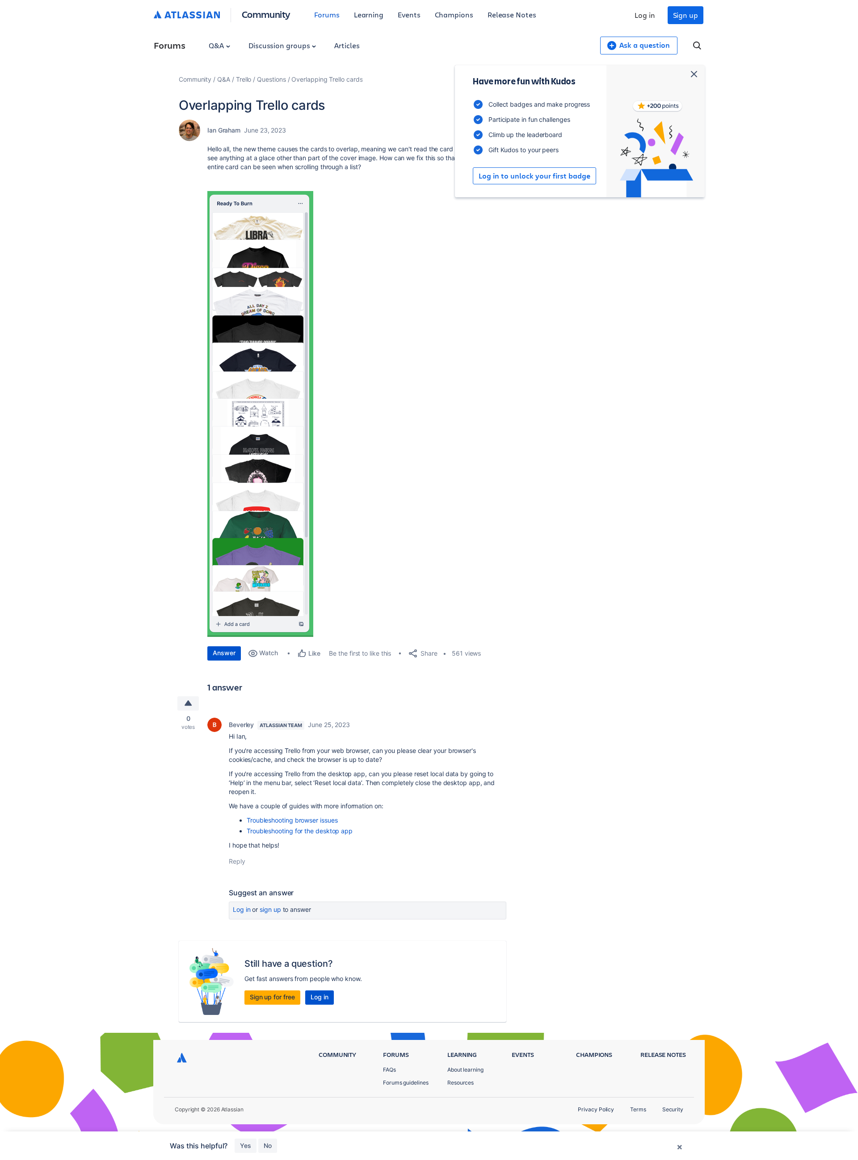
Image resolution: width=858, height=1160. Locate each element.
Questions (271, 79)
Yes (245, 1145)
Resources (460, 1082)
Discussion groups (280, 45)
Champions (454, 14)
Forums (327, 14)
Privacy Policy (596, 1109)
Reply (237, 861)
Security (672, 1109)
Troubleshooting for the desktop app (300, 831)
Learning (368, 14)
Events (409, 14)
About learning (465, 1069)
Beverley (241, 724)
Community (266, 14)
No (268, 1145)
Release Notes (512, 14)
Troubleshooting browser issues (292, 820)
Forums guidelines (406, 1082)
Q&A (217, 45)
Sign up (685, 15)
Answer (224, 653)
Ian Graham (223, 130)
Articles (346, 45)
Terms (638, 1109)
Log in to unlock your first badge (534, 176)
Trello (244, 79)
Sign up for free (272, 997)
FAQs (389, 1069)
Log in (645, 15)
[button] (260, 414)
